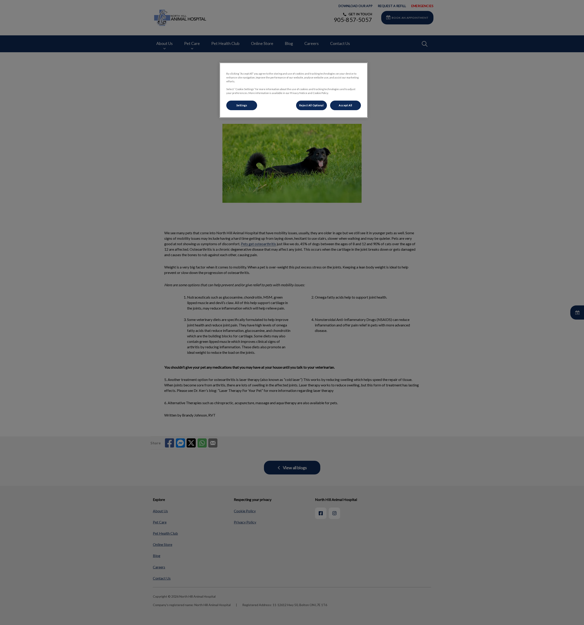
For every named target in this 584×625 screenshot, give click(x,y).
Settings (241, 105)
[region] (293, 90)
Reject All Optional (311, 105)
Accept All (345, 105)
